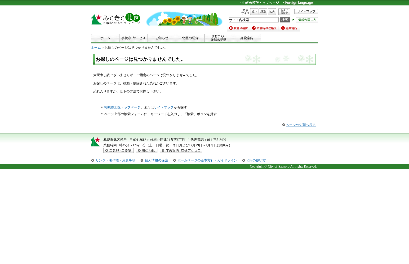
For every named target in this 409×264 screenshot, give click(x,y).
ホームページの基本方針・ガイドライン (207, 160)
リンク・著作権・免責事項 (115, 160)
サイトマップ (164, 107)
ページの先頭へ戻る (301, 125)
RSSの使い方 (256, 160)
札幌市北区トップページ (122, 107)
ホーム (96, 47)
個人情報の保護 (156, 160)
